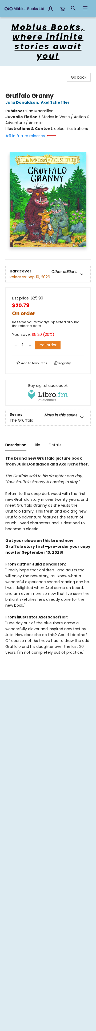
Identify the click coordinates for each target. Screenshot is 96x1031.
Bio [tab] (37, 445)
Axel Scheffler (55, 102)
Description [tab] (15, 445)
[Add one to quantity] (29, 345)
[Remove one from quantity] (15, 345)
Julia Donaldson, (22, 102)
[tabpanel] (48, 561)
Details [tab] (55, 445)
